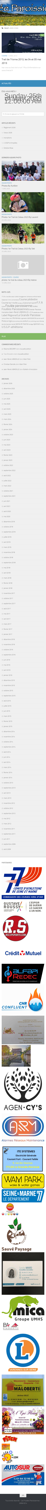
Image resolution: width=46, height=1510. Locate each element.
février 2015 (8, 721)
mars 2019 (7, 547)
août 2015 (7, 701)
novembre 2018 (9, 552)
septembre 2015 (9, 696)
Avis (7, 296)
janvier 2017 (8, 634)
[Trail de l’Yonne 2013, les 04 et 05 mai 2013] (23, 43)
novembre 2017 (9, 593)
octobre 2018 (8, 557)
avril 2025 (7, 409)
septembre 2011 (9, 834)
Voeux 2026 (8, 133)
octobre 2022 (8, 465)
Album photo (7, 183)
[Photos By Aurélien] (23, 171)
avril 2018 (7, 573)
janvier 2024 (8, 429)
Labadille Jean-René (38, 312)
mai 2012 (7, 819)
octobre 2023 (8, 435)
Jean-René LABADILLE (18, 312)
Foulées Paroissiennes (15, 309)
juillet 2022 (7, 481)
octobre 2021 (8, 491)
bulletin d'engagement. (21, 296)
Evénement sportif (29, 303)
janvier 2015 (8, 726)
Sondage (30, 324)
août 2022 (7, 476)
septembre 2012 (9, 813)
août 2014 (7, 752)
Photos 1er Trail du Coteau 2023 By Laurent (20, 217)
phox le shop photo (18, 321)
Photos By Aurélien (10, 186)
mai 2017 (7, 614)
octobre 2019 (8, 527)
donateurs (20, 303)
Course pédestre (28, 299)
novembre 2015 (9, 685)
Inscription (5, 312)
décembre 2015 (9, 680)
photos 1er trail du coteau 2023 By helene (19, 280)
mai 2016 (7, 665)
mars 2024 (7, 419)
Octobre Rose (8, 148)
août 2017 (7, 609)
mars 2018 (7, 578)
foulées (35, 306)
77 (2, 296)
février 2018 (8, 583)
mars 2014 (7, 767)
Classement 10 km (6, 300)
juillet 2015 (7, 706)
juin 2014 (7, 757)
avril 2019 (7, 542)
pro (29, 321)
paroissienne (31, 318)
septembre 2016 (9, 655)
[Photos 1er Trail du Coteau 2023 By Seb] (23, 234)
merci (10, 318)
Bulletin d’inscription (30, 369)
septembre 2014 (9, 747)
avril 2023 (7, 450)
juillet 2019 (7, 537)
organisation (24, 318)
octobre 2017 (8, 598)
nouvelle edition (25, 349)
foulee (3, 306)
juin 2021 (7, 501)
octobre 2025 (8, 394)
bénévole (29, 296)
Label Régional (9, 315)
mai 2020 (7, 517)
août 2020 (7, 511)
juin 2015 (7, 711)
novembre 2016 (9, 644)
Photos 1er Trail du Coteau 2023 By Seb (18, 248)
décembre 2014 (9, 732)
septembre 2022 (9, 470)
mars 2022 (7, 486)
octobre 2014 (8, 742)
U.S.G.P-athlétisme (12, 327)
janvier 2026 (8, 383)
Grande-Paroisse (35, 309)
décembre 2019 (9, 522)
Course (4, 56)
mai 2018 (7, 568)
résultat (13, 324)
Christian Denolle (9, 364)
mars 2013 (7, 798)
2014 (4, 296)
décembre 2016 (9, 639)
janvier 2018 (8, 588)
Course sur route (9, 302)
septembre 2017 (9, 604)
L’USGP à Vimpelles (10, 143)
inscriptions (8, 138)
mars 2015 (7, 716)
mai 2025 (7, 404)
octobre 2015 (8, 691)
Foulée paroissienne (18, 306)
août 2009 (7, 849)
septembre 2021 (9, 496)
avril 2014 (7, 762)
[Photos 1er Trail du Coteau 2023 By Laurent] (23, 202)
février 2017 (8, 629)
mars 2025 (7, 414)
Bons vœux (12, 296)
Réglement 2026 (9, 128)
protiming (33, 321)
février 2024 (8, 424)
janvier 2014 (8, 778)
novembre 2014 (9, 737)
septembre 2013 (9, 788)
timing (42, 324)
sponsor (36, 324)
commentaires (15, 300)
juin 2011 (7, 839)
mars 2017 (7, 624)
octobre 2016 (8, 650)
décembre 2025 (9, 389)
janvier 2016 (8, 675)
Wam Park (26, 359)
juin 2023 (7, 440)
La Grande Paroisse (28, 315)
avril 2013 (7, 793)
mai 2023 (7, 445)
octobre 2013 (8, 783)
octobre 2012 (8, 808)
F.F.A (40, 302)
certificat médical (36, 296)
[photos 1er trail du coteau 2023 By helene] (23, 265)
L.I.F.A (31, 312)
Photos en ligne (7, 321)
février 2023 (8, 455)
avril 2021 (7, 506)
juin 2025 (7, 399)
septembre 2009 (9, 844)
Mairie (7, 318)
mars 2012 (7, 824)
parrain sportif (40, 318)
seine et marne (22, 324)
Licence (4, 318)
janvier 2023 (8, 460)
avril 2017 (7, 619)
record (38, 321)
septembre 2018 (9, 563)
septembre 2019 (9, 532)
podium (25, 321)
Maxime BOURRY (10, 349)
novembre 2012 (9, 803)
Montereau (16, 318)
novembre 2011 (9, 829)
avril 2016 (7, 670)
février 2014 (8, 772)
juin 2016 (7, 660)
